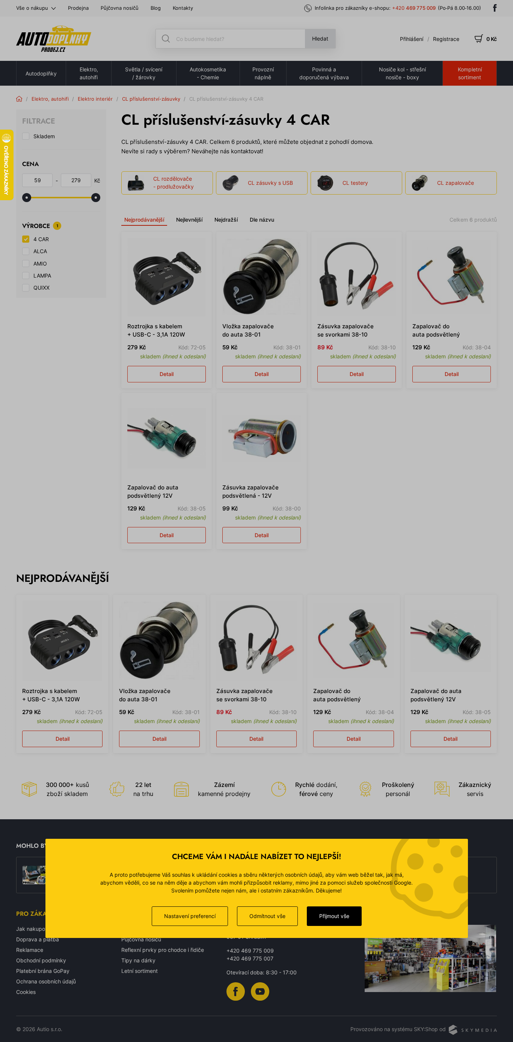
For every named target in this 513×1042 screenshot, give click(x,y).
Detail (167, 374)
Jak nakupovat (34, 929)
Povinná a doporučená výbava (324, 73)
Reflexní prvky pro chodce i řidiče (162, 950)
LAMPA (42, 275)
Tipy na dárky (138, 960)
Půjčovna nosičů (120, 8)
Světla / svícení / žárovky (143, 73)
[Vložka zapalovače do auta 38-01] (261, 277)
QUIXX (41, 287)
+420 (414, 8)
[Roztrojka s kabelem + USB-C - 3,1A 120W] (166, 277)
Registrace (446, 39)
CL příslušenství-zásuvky (151, 99)
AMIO (40, 263)
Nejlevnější (189, 219)
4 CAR (41, 239)
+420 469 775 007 (249, 958)
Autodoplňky (41, 73)
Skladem (44, 136)
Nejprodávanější (144, 219)
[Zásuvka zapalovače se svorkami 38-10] (356, 277)
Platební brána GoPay (42, 971)
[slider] (26, 197)
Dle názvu (262, 219)
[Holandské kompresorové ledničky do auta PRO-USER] (35, 875)
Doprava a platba (37, 939)
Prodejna (78, 8)
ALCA (40, 251)
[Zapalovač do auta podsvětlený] (451, 277)
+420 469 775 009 (250, 950)
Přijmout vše (334, 916)
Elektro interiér (95, 99)
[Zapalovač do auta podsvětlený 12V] (166, 438)
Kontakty (183, 8)
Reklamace (29, 950)
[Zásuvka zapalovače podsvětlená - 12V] (261, 438)
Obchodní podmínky (41, 960)
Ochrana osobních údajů (46, 981)
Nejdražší (226, 219)
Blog (156, 8)
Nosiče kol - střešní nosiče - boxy (402, 73)
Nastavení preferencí (190, 916)
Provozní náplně (263, 73)
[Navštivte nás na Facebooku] (495, 8)
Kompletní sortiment (470, 73)
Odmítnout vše (267, 916)
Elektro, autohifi (89, 73)
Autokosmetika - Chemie (208, 73)
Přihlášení (411, 39)
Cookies (26, 992)
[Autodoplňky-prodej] (53, 39)
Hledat (320, 38)
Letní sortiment (139, 971)
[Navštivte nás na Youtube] (260, 991)
